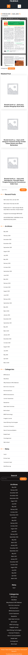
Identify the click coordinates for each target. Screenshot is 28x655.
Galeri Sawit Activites (9, 406)
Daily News (6, 378)
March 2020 (6, 362)
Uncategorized (7, 438)
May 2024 (6, 279)
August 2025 (7, 251)
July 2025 (6, 255)
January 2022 (7, 315)
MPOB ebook (7, 374)
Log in (5, 454)
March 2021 (6, 331)
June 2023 (6, 295)
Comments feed (8, 462)
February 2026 (7, 235)
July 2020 (6, 350)
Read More (13, 88)
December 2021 (7, 319)
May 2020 (6, 354)
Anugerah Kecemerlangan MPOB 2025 (13, 213)
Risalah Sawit (11, 68)
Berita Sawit (7, 410)
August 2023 (7, 291)
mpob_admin (15, 14)
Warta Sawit (7, 442)
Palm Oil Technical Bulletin (10, 430)
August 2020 (7, 346)
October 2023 (7, 287)
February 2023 (7, 299)
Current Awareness (8, 398)
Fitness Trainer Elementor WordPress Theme (12, 649)
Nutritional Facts (8, 390)
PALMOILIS (14, 1)
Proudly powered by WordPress (14, 654)
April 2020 (6, 358)
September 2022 (8, 303)
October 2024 (7, 267)
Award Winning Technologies (11, 422)
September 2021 (8, 323)
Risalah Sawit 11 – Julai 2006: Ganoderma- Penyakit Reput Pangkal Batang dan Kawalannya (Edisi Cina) (14, 181)
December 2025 (7, 239)
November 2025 (7, 243)
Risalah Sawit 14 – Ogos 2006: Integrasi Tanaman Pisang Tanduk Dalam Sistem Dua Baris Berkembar (14, 142)
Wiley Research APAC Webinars (11, 382)
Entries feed (7, 458)
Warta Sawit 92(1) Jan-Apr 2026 (11, 199)
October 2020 (7, 342)
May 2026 (6, 231)
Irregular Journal (8, 418)
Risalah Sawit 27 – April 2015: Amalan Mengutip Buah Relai (14, 105)
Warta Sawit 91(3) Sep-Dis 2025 (11, 203)
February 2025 (7, 263)
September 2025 (8, 247)
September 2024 (8, 271)
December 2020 (7, 338)
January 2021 (7, 334)
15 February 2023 (6, 14)
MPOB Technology (8, 414)
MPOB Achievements (9, 394)
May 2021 (6, 327)
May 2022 (6, 307)
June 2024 (6, 275)
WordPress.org (7, 466)
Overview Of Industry (9, 426)
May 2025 (6, 259)
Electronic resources (9, 386)
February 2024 (7, 283)
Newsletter (6, 402)
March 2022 (6, 311)
